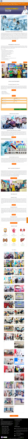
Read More (13, 415)
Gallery (13, 4)
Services (23, 3)
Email (2, 100)
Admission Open (27, 220)
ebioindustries (6, 438)
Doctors (6, 4)
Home (1, 3)
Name (2, 98)
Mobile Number (16, 98)
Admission (25, 62)
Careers (10, 4)
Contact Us (16, 4)
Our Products (3, 4)
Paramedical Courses (6, 3)
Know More (3, 62)
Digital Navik (22, 438)
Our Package (19, 3)
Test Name (15, 100)
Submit (20, 109)
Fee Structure (14, 62)
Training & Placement (13, 3)
